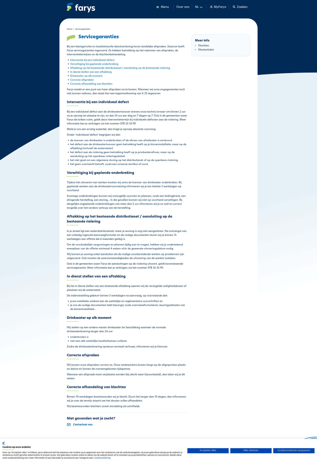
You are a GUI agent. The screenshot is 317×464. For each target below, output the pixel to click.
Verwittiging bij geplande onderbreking (94, 64)
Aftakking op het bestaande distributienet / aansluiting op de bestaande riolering (120, 68)
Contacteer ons (83, 425)
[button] (199, 7)
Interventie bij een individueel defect (92, 60)
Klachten (203, 46)
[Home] (81, 7)
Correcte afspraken (82, 80)
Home (69, 29)
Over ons (182, 7)
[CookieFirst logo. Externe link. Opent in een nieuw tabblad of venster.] (3, 443)
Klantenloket (206, 50)
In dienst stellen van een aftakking (91, 72)
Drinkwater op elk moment (86, 76)
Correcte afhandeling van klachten (91, 84)
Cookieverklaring (102, 458)
